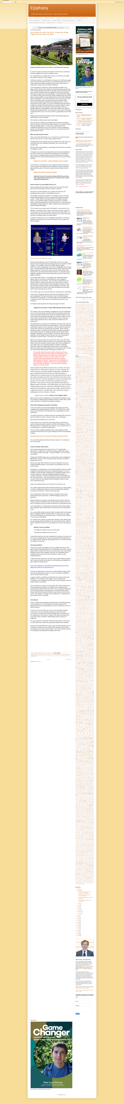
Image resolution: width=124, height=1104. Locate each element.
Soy (80, 816)
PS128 (91, 764)
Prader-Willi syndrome (66, 654)
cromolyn (77, 449)
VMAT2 (92, 870)
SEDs (82, 799)
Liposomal (82, 619)
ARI (76, 344)
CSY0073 (84, 449)
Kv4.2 (91, 603)
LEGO (81, 613)
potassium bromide (85, 750)
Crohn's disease (89, 448)
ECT (76, 478)
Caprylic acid (84, 401)
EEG (91, 478)
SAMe (81, 792)
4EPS (89, 305)
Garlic (77, 528)
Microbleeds (78, 649)
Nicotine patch (87, 688)
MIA (91, 645)
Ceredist (90, 414)
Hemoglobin (78, 556)
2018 (78, 927)
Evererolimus (78, 498)
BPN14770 (77, 386)
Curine (86, 451)
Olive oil (90, 703)
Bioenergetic (85, 379)
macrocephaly (85, 627)
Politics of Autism (59, 654)
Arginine (91, 343)
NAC (83, 672)
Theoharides (89, 839)
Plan (83, 740)
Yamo (84, 880)
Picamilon (80, 735)
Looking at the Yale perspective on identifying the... (84, 901)
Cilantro (92, 426)
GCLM (87, 528)
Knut (89, 602)
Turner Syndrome (85, 857)
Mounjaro (90, 661)
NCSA (54, 654)
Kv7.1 (77, 604)
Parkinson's (78, 722)
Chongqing (83, 425)
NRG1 (80, 699)
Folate (80, 514)
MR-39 (86, 662)
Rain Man (85, 773)
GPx (86, 543)
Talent (81, 833)
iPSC (91, 590)
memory (82, 639)
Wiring (85, 876)
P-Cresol (90, 711)
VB (93, 864)
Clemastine (89, 430)
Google (86, 542)
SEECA (86, 799)
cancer (92, 397)
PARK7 (86, 721)
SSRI (76, 820)
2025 (78, 915)
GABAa (84, 522)
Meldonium (83, 638)
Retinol (83, 780)
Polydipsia (79, 745)
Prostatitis (83, 762)
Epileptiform (84, 491)
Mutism (86, 668)
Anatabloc (85, 332)
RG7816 (92, 782)
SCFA (79, 793)
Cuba (76, 450)
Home (30, 17)
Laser (83, 610)
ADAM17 (77, 314)
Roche (77, 787)
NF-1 (93, 685)
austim (83, 353)
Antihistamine (89, 338)
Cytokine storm (78, 454)
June (79, 904)
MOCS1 (91, 657)
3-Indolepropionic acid (79, 305)
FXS (76, 521)
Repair (86, 779)
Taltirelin (85, 833)
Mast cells (92, 631)
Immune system (79, 581)
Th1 (93, 838)
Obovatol (82, 702)
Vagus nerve (78, 862)
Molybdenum (86, 658)
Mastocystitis (84, 632)
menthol (84, 640)
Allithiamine (83, 325)
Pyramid (77, 770)
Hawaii (88, 551)
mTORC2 (81, 664)
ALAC (87, 323)
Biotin (81, 380)
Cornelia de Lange (79, 444)
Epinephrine (90, 491)
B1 (79, 367)
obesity (78, 702)
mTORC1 (77, 664)
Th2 (81, 839)
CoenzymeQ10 (78, 438)
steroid (86, 822)
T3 (85, 832)
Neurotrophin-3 (91, 684)
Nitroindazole (78, 692)
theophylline (78, 840)
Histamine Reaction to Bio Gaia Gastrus (88, 262)
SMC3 (79, 811)
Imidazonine (83, 580)
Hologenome (90, 561)
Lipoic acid (77, 619)
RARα (87, 774)
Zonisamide (78, 882)
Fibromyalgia (78, 508)
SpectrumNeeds (78, 817)
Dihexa (79, 467)
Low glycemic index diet (84, 622)
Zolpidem (90, 881)
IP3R (83, 590)
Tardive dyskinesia (79, 834)
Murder (79, 667)
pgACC (86, 729)
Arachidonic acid (86, 342)
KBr (87, 596)
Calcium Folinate (89, 396)
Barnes (82, 369)
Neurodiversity (89, 679)
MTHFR (85, 663)
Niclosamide (86, 687)
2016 (78, 930)
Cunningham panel (82, 450)
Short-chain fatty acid (83, 805)
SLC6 (84, 810)
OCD (87, 702)
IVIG (76, 592)
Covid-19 (84, 445)
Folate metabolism (86, 514)
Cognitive (87, 438)
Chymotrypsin (87, 426)
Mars (87, 631)
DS (76, 473)
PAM (87, 716)
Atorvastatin (88, 350)
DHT (86, 463)
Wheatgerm (82, 874)
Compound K (84, 442)
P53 (76, 714)
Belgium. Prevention (86, 373)
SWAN (77, 829)
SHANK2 (90, 803)
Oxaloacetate (89, 709)
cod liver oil (90, 437)
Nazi (91, 675)
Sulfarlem (84, 826)
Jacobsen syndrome (83, 592)
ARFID (82, 343)
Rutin (86, 791)
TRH (80, 851)
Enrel (81, 485)
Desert (77, 462)
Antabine (90, 337)
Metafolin (82, 643)
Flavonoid (77, 510)
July (79, 903)
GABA (90, 521)
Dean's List (79, 20)
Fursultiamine (90, 520)
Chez (88, 420)
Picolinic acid (86, 735)
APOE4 (78, 341)
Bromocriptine (82, 390)
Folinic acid (90, 515)
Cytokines (83, 454)
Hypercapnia (78, 568)
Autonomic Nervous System (87, 362)
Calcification (78, 396)
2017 (78, 928)
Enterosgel (85, 485)
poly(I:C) (92, 744)
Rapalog (77, 774)
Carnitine (77, 403)
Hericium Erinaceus (79, 557)
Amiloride (80, 330)
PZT (93, 770)
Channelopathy (79, 418)
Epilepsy (77, 491)
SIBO (93, 805)
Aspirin (91, 348)
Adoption (90, 317)
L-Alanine (77, 605)
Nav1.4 (80, 675)
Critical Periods (81, 448)
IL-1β (90, 579)
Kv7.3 (80, 604)
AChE (89, 312)
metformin (92, 643)
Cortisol (77, 445)
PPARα (80, 751)
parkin (91, 721)
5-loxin (85, 306)
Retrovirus (87, 780)
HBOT (91, 551)
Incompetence (85, 584)
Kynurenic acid (84, 604)
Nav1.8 (84, 675)
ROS (85, 788)
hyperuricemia (91, 569)
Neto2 (87, 678)
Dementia (77, 460)
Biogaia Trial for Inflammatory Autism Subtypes (86, 218)
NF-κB (78, 686)
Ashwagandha (79, 347)
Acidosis (78, 313)
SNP (93, 811)
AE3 (79, 318)
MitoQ (93, 655)
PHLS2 (90, 733)
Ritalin (85, 786)
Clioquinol (90, 431)
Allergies (90, 324)
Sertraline (77, 803)
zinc (78, 881)
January (79, 913)
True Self (86, 853)
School (92, 793)
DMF (88, 468)
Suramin (87, 828)
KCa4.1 (81, 597)
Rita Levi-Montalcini (79, 786)
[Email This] (54, 653)
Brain (81, 386)
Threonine (77, 841)
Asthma (80, 349)
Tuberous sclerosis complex (81, 856)
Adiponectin (78, 317)
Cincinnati (83, 427)
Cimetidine (78, 427)
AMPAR (83, 331)
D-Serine (85, 455)
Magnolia (88, 628)
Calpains (77, 397)
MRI (89, 662)
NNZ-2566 (90, 694)
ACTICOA (87, 313)
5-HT (77, 306)
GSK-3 (91, 545)
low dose (87, 621)
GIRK (81, 534)
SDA (86, 796)
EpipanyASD (78, 492)
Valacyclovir (85, 862)
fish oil (88, 509)
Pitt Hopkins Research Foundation (82, 988)
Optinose (90, 705)
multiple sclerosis (90, 666)
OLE (81, 703)
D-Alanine (88, 454)
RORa (78, 788)
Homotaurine (84, 563)
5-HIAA (92, 305)
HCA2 (77, 552)
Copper (82, 443)
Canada (88, 397)
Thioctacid (90, 840)
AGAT (90, 318)
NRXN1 (87, 699)
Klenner (77, 602)
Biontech (77, 380)
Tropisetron (90, 852)
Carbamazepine (78, 402)
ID (77, 578)
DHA (76, 463)
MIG (87, 650)
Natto (81, 674)
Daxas (81, 457)
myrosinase (90, 669)
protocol (77, 764)
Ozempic (86, 711)
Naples (91, 673)
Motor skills (86, 661)
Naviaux (88, 675)
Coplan (78, 443)
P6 (79, 714)
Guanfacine (82, 546)
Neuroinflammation (81, 681)
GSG (83, 545)
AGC (93, 318)
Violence (77, 868)
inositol (85, 586)
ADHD (90, 315)
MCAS (77, 634)
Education (87, 478)
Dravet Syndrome (86, 472)
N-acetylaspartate (78, 670)
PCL (76, 723)
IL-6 (78, 580)
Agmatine (92, 320)
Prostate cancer (78, 762)
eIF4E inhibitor (78, 480)
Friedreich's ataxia (84, 519)
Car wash (90, 401)
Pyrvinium (89, 770)
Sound (88, 815)
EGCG (82, 479)
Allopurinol (77, 326)
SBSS (91, 792)
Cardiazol (90, 402)
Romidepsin (91, 787)
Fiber (86, 507)
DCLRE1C (89, 457)
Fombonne (77, 516)
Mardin (80, 631)
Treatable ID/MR (56, 20)
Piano (77, 735)
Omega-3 (77, 704)
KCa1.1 (91, 596)
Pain (82, 714)
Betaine (92, 375)
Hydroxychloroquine (80, 567)
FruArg (89, 519)
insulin (89, 586)
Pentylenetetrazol (78, 726)
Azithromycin (83, 366)
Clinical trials (83, 431)
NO (81, 696)
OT (84, 709)
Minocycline (79, 652)
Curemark (77, 451)
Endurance (92, 484)
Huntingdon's (79, 566)
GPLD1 (78, 543)
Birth (82, 381)
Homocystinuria (78, 563)
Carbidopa (84, 402)
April (79, 908)
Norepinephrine (78, 698)
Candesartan (80, 398)
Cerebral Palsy (78, 414)
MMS (76, 657)
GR (88, 543)
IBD (93, 575)
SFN (81, 803)
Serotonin (89, 802)
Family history (82, 502)
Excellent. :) (79, 125)
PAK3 (86, 715)
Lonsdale (89, 620)
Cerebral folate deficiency (87, 413)
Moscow (81, 661)
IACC (90, 575)
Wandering (81, 873)
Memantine (89, 638)
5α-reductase (79, 307)
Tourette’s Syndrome (90, 846)
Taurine (92, 834)
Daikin (86, 456)
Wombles (78, 879)
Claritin (77, 430)
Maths (83, 633)
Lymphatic (77, 626)
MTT (91, 664)
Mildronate (77, 651)
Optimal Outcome (85, 705)
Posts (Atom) (38, 661)
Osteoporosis (89, 708)
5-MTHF (88, 306)
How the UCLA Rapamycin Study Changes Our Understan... (84, 892)
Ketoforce (82, 599)
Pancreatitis (90, 717)
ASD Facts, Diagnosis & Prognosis (37, 22)
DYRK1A (86, 473)
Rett (91, 780)
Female (83, 504)
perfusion (81, 727)
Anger (77, 336)
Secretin (87, 798)
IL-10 (84, 579)
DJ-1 (81, 468)
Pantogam (77, 720)
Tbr (84, 835)
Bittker (85, 381)
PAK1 (77, 715)
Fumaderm (78, 520)
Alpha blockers (83, 326)
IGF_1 (77, 579)
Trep (77, 851)
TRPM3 (77, 853)
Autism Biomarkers (82, 356)
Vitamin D (87, 869)
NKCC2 (77, 693)
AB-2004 (78, 308)
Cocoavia (81, 437)
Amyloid (77, 332)
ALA (84, 323)
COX (89, 445)
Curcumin (90, 450)
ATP (93, 350)
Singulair (80, 809)
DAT (77, 457)
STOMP (85, 823)
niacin (91, 686)
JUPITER (90, 593)
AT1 (84, 349)
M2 (77, 627)
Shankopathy (83, 804)
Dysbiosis (90, 473)
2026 (78, 889)
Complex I (79, 442)
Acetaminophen (89, 311)
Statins (77, 821)
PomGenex (84, 746)
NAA (91, 670)
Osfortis (77, 708)
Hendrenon (83, 556)
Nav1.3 (77, 675)
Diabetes (90, 463)
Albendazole (91, 323)
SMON (90, 811)
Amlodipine (90, 330)
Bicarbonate (85, 378)
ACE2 (85, 311)
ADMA (86, 317)
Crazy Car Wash (47, 654)
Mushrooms (84, 667)
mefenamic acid (85, 637)
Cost (81, 445)
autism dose (90, 356)
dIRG (87, 467)
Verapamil (90, 865)
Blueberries (77, 384)
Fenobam (92, 504)
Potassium (84, 749)
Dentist (92, 460)
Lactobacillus (82, 608)
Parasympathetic (80, 721)
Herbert (87, 556)
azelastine (77, 366)
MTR (85, 664)
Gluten (92, 539)
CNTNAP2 (77, 436)
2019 (78, 925)
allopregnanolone (89, 325)
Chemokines (78, 420)
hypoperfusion (78, 574)
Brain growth (91, 386)
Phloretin (77, 733)
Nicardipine (77, 687)
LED (77, 613)
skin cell (80, 810)
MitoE (84, 655)
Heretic (91, 556)
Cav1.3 (83, 407)
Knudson (85, 602)
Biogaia (90, 379)
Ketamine (77, 599)
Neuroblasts (83, 679)
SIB (89, 805)
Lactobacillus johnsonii (90, 608)
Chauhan (80, 419)
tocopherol (83, 846)
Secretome (92, 798)
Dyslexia (82, 474)
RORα (82, 788)
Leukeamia (77, 615)
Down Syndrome (90, 470)
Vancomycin (78, 864)
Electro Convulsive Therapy (87, 480)
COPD (92, 442)
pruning (86, 764)
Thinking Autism (84, 840)
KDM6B (82, 598)
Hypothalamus (84, 574)
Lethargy (80, 614)
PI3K (91, 734)
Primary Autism (87, 756)
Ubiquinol (81, 858)
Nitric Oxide (89, 691)
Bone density (90, 384)
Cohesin (84, 439)
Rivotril (88, 786)
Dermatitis (84, 461)
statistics (81, 821)
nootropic (84, 697)
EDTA (83, 478)
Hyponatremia (90, 573)
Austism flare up (90, 353)
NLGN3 (82, 693)
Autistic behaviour (90, 360)
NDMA (83, 678)
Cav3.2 (91, 407)
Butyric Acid (91, 392)
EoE (82, 486)
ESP (85, 496)
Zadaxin (88, 880)
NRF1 (91, 698)
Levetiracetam (84, 616)
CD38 (85, 409)
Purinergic (80, 769)
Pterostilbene (82, 768)
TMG (81, 845)
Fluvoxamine (83, 513)
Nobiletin (88, 696)
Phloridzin (83, 733)
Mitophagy (88, 655)
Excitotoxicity (84, 498)
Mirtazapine (92, 652)
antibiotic (83, 338)
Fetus (78, 507)
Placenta (78, 740)
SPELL (90, 817)
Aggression (83, 320)
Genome (77, 532)
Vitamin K (92, 869)
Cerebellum (79, 413)
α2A (90, 882)
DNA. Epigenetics (79, 469)
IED (85, 578)
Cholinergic (78, 425)
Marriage (84, 631)
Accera (78, 311)
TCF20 (87, 835)
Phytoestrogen (86, 734)
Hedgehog (82, 555)
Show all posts (61, 27)
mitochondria (78, 655)
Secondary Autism (79, 797)
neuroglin (92, 680)
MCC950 (80, 634)
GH (90, 532)
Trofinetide (84, 852)
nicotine (81, 688)
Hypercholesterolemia (87, 568)
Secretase (82, 798)
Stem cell (86, 821)
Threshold (83, 841)
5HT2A (92, 306)
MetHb (78, 644)
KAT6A (81, 596)
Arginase (86, 343)
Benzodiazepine (89, 374)
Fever (82, 507)
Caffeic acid (83, 395)
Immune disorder (89, 580)
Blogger (64, 1094)
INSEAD (81, 968)
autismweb (84, 360)
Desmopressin (82, 462)
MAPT (77, 631)
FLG (82, 510)
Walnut (77, 873)
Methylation (90, 644)
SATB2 (84, 792)
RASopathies (78, 775)
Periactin (87, 727)
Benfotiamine (82, 374)
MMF (88, 656)
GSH (86, 545)
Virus (81, 868)
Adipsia (82, 317)
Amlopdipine (78, 331)
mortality (77, 661)
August (79, 890)
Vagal (81, 861)
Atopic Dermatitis (81, 350)
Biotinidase (85, 380)
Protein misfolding (83, 763)
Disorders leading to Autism (69, 20)
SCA (76, 793)
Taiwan (77, 833)
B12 (82, 367)
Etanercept (84, 497)
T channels (81, 832)
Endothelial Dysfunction (84, 484)
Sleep (88, 810)
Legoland (85, 613)
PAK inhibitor (90, 714)
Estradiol (89, 496)
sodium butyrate (79, 814)
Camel (81, 397)
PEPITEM (85, 726)
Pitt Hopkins (87, 738)
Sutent (91, 828)
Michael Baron (78, 646)
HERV (91, 557)
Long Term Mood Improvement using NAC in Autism (88, 287)
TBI (81, 835)
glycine (78, 540)
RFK (88, 782)
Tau (83, 834)
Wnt (88, 877)
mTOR (90, 663)
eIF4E (91, 479)
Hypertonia (85, 569)
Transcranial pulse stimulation (82, 847)
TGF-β (90, 838)
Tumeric (88, 856)
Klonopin (81, 602)
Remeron (81, 779)
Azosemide (89, 366)
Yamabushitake (79, 880)
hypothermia (90, 574)
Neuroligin (90, 681)
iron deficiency (80, 591)
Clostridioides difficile (79, 433)
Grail (91, 543)
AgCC (82, 319)
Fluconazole (90, 510)
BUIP (76, 391)
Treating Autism (87, 850)
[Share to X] (56, 653)
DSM (79, 473)
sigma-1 (81, 806)
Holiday (80, 561)
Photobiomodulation (79, 734)
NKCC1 (90, 692)
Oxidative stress (84, 710)
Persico (90, 728)
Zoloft (86, 881)
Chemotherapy (83, 420)
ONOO (89, 704)
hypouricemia (78, 575)
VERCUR (77, 867)
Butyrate (86, 392)
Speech (85, 817)
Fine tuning (90, 508)
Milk (81, 651)
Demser (82, 460)
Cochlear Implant (89, 436)
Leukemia (83, 615)
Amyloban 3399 (89, 331)
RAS (91, 774)
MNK (79, 657)
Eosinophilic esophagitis (88, 486)
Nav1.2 (91, 674)
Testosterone (79, 838)
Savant (88, 792)
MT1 (81, 663)
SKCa (91, 809)
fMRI (91, 513)
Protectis (88, 762)
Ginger (86, 533)
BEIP (81, 373)
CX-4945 (90, 451)
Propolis (79, 761)
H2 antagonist (78, 549)
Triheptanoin (90, 851)
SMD (82, 811)
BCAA (78, 372)
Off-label (90, 702)
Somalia (77, 815)
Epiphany (39, 8)
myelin (80, 669)
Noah (85, 696)
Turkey (92, 856)
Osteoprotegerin (78, 709)
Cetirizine (81, 415)
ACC (87, 309)
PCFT (91, 722)
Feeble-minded (78, 504)
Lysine (87, 626)
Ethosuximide (90, 497)
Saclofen (77, 792)
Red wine (90, 776)
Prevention (92, 755)
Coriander (86, 443)
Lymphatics (82, 626)
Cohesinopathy (89, 439)
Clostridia (90, 432)
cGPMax (92, 415)
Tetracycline (85, 838)
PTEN (77, 768)
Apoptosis (83, 341)
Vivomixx (88, 870)
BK (88, 381)
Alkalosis (85, 324)
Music (89, 667)
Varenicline (83, 864)
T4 (87, 832)
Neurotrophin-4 (79, 685)
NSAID (91, 699)
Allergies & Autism (51, 22)
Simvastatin (88, 808)
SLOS (91, 810)
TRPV (81, 853)
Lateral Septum (89, 610)
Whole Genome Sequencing (89, 875)
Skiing (77, 810)
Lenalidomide (90, 613)
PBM (88, 722)
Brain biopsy (86, 386)
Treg (93, 850)
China (91, 421)
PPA (91, 750)
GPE (93, 542)
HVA (93, 566)
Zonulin (83, 882)
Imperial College (86, 966)
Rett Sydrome (78, 781)
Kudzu (78, 603)
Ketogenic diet (89, 599)
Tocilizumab (77, 846)
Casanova (77, 404)
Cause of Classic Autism (34, 20)
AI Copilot (59, 22)
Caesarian (77, 395)
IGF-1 (80, 579)
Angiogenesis (81, 336)
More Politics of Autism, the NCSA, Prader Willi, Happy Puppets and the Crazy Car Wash (49, 33)
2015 (78, 932)
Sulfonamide (90, 826)
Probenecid (86, 757)
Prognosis (77, 759)
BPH (91, 385)
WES (93, 873)
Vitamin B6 (77, 869)
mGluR (83, 645)
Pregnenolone (91, 753)
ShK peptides (89, 804)
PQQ (78, 752)
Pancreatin (84, 717)
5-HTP (81, 306)
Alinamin (81, 324)
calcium (82, 396)
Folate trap (92, 514)
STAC (80, 820)
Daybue (85, 457)
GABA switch (78, 522)
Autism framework (79, 357)
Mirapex (86, 652)
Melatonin (77, 638)
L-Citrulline (89, 605)
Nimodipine (77, 691)
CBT (82, 409)
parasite (92, 720)
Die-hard (90, 466)
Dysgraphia (77, 474)
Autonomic (77, 362)
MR (82, 662)
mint (83, 652)
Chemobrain (90, 419)
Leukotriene (78, 616)
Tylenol (91, 857)
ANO (78, 337)
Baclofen (88, 367)
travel (76, 850)
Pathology (84, 722)
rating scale (84, 775)
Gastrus (80, 528)
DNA (91, 468)
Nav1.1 (87, 674)
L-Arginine (83, 605)
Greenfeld (87, 544)
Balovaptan (92, 368)
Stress (92, 823)
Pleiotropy (84, 741)
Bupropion (79, 392)
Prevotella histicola (80, 756)
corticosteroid (90, 444)
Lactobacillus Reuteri (81, 609)
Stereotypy (81, 822)
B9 (84, 367)
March (79, 909)
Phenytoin (90, 732)
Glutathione (85, 538)
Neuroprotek (85, 684)
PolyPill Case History (49, 17)
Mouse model (78, 662)
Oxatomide (77, 710)
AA (93, 307)
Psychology (84, 767)
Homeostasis (78, 562)
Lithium (91, 619)
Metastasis (87, 643)
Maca (80, 627)
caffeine (87, 395)
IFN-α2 (88, 578)
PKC (85, 739)
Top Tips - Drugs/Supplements (80, 17)
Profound (83, 758)
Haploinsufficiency (79, 551)
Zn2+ (82, 881)
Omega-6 (82, 704)
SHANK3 (77, 804)
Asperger (80, 348)
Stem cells (90, 821)
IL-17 (87, 579)
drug (91, 472)
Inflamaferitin (84, 585)
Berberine (77, 375)
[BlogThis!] (55, 653)
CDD (88, 409)
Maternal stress (78, 633)
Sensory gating (83, 802)
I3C (86, 575)
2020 (78, 923)
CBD (91, 408)
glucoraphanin (78, 537)
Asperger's (86, 348)
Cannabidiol (90, 398)
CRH (76, 448)
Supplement (82, 828)
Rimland (82, 785)
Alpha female (90, 326)
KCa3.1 (77, 597)
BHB (93, 376)
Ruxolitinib (90, 791)
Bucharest (90, 390)
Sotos (85, 815)
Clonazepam (78, 432)
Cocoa (77, 437)
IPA (85, 590)
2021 (78, 922)
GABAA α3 (90, 522)
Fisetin (82, 509)
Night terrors (90, 690)
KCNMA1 (77, 598)
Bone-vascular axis (79, 385)
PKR (88, 739)
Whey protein (88, 874)
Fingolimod (77, 509)
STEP (77, 822)
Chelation (85, 419)
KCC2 (86, 597)
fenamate (87, 504)
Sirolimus (84, 809)
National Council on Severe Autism (45, 172)
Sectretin (78, 799)
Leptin (77, 614)
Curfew (82, 451)
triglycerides (85, 851)
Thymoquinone (89, 841)
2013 (78, 935)
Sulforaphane (83, 827)
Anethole (81, 335)
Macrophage (78, 628)
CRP (81, 449)
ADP (76, 318)
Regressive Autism (46, 20)
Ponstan (89, 746)
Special (91, 816)
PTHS (87, 768)
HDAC (87, 552)
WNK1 (91, 876)
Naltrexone (77, 673)
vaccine (77, 861)
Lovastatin (82, 621)
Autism (42, 654)
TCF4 (91, 835)
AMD (76, 330)
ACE (81, 311)
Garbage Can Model (88, 527)
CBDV (77, 409)
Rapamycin (82, 774)
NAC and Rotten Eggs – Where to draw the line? (87, 228)
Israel (86, 591)
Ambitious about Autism (88, 329)
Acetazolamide (78, 312)
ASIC (84, 347)
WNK (88, 876)
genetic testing (83, 531)
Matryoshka (88, 633)
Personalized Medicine (80, 729)
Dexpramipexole (89, 462)
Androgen (77, 335)
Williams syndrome (80, 876)
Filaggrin (84, 508)
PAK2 (81, 715)
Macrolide (90, 627)
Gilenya (82, 533)
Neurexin (77, 679)
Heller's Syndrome (89, 555)
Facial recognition (80, 501)
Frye (93, 519)
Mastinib (79, 632)
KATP (85, 596)
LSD (93, 622)
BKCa (91, 381)
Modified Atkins (78, 658)
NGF (82, 686)
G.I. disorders (85, 521)
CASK (82, 404)
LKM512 (77, 620)
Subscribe (85, 104)
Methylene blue (78, 645)
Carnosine (82, 403)
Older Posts (68, 659)
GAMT (77, 527)
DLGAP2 (84, 468)
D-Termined (90, 455)
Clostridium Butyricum (88, 433)
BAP (78, 369)
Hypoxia (83, 575)
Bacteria (81, 368)
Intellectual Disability (86, 587)
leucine (85, 614)
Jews (82, 593)
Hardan (84, 551)
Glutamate (92, 537)
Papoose (81, 720)
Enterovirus (90, 485)
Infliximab (77, 586)
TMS (85, 845)
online (86, 704)
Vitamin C (82, 869)
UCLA (85, 858)
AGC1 (78, 319)
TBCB (78, 835)
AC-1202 (86, 308)
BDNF (86, 372)
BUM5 (85, 391)
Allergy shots (78, 325)
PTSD (90, 768)
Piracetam (82, 738)
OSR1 (82, 708)
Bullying (80, 391)
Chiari (91, 420)
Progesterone (89, 758)
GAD (91, 525)
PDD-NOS (83, 723)
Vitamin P (83, 870)
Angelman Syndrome (37, 654)
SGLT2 (86, 803)
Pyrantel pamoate (83, 770)
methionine (84, 644)
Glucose (83, 537)
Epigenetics (78, 490)
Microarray (84, 646)
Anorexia (82, 337)
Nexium (89, 685)
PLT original (89, 741)
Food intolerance (89, 516)
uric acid (78, 859)
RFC (85, 782)
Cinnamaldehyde (89, 427)
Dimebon (83, 467)
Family (77, 502)
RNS (91, 786)
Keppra (91, 598)
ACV (91, 313)
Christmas (82, 426)
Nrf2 (76, 699)
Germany (86, 532)
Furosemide (84, 520)
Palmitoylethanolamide (79, 716)
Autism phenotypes (87, 357)
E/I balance (87, 475)
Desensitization (89, 461)
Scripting (81, 796)
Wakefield (90, 871)
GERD (81, 532)
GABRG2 (87, 525)
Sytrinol (77, 832)
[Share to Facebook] (58, 653)
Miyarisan (84, 656)
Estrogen (77, 497)
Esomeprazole (79, 496)
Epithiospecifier (89, 492)
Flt (85, 510)
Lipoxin (87, 619)
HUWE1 (89, 566)
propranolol (84, 761)
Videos (81, 867)
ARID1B (80, 344)
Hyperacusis (90, 567)
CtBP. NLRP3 (90, 449)
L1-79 (78, 608)
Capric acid (78, 401)
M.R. (90, 626)
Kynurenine (90, 604)
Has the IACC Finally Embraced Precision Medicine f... (84, 895)
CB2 (88, 408)
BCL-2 (82, 372)
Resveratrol (78, 780)
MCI (84, 634)
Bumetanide (91, 391)
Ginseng (77, 534)
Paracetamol (87, 720)
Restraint (90, 779)
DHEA (79, 463)
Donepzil (92, 469)
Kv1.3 (85, 603)
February (80, 911)
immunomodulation (88, 581)
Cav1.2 (78, 407)
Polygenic (84, 745)
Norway (83, 698)
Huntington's (84, 566)
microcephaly (84, 649)
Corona (85, 444)
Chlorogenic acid (83, 422)
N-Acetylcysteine (86, 670)
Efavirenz (77, 479)
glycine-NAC (84, 540)
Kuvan (81, 603)
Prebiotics (90, 752)
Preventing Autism (85, 755)
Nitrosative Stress (84, 692)
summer (90, 827)
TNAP (88, 845)
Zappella (92, 880)
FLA (91, 509)
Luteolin (82, 623)
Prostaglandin (90, 761)
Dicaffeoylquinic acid (79, 466)
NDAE (80, 678)
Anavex (91, 332)
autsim (86, 363)
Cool (89, 442)
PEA (91, 723)
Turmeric (78, 857)
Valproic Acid (83, 863)
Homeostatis (84, 562)
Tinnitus (91, 844)
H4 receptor (86, 549)
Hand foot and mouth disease (85, 550)
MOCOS (86, 657)
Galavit (83, 526)
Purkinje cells (90, 769)
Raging (81, 773)
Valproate (77, 863)
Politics (77, 744)
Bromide (77, 390)
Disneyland (92, 467)
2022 (78, 920)
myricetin (85, 669)
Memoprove (78, 639)
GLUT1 (87, 537)
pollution (88, 744)
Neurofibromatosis (79, 680)
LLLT (81, 620)
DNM (83, 469)
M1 (93, 626)
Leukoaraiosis (89, 615)
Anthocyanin (78, 338)
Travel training (81, 850)
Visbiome (85, 868)
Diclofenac (86, 466)
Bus (83, 392)
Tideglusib (77, 844)
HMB (76, 561)
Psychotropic (90, 767)
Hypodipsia (77, 572)
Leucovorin (90, 614)
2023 (78, 918)
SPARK (87, 816)
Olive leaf (85, 703)
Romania (86, 787)
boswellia (88, 385)
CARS (87, 403)
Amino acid (85, 330)
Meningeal (87, 639)
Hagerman (92, 549)
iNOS (81, 586)
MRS (93, 662)
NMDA (91, 693)
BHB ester (79, 378)
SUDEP (80, 826)
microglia (89, 649)
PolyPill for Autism (38, 17)
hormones (89, 563)
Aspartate (87, 347)
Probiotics (92, 757)
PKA (93, 738)
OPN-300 (78, 705)
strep (89, 823)
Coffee (83, 438)
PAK (85, 714)
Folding (78, 515)
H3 (82, 549)
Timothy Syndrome (84, 844)
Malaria (92, 628)
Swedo (86, 829)
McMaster (87, 634)
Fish (85, 509)
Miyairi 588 (79, 656)
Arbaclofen (77, 343)
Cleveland (77, 431)
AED (82, 318)
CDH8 (91, 409)
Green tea (82, 544)
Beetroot (77, 373)
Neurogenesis (86, 680)
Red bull (85, 776)
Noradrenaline (90, 697)
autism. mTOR (78, 360)
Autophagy (77, 363)
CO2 (84, 436)
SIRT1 (88, 809)
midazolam (83, 650)
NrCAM (87, 698)
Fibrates (90, 507)
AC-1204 (90, 308)
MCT (91, 634)
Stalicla (83, 820)
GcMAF (91, 528)
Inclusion (78, 584)
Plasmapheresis (78, 741)
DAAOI (83, 456)
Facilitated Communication (88, 501)
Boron (84, 385)
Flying (88, 513)
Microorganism (78, 650)
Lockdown (84, 620)
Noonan (80, 697)
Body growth (83, 384)
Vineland (85, 867)
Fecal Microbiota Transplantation (86, 503)
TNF (91, 845)
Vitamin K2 (78, 870)
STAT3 (91, 820)
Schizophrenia (85, 793)
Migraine (91, 650)
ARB (91, 342)
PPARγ (88, 751)
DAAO (79, 456)
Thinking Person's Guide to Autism (63, 17)
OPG (93, 704)
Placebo (92, 739)
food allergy (83, 516)
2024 (78, 917)
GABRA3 (78, 525)
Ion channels (78, 590)
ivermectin (90, 591)
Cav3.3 (77, 408)
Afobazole (85, 318)
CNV (81, 436)
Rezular (82, 782)
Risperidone (90, 785)
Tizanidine (77, 845)
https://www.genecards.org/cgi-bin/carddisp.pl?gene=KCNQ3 (49, 436)
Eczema (80, 478)
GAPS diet (81, 527)
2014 (78, 933)
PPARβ (84, 751)
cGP (88, 415)
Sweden (81, 829)
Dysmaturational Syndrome (89, 474)
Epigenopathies (89, 490)
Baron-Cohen (87, 369)
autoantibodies (89, 361)
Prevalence (79, 755)
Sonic (81, 815)
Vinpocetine (90, 867)
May (79, 906)
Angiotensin (87, 336)
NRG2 (83, 699)
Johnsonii (85, 593)
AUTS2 (82, 363)
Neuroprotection (78, 684)
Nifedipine (78, 690)
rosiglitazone (90, 788)
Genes (77, 531)
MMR (91, 656)
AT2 (87, 349)
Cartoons (90, 403)
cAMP (84, 397)
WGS (78, 874)
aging (87, 320)
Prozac (81, 764)
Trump (91, 853)
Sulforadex (77, 827)
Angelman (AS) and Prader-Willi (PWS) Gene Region (41, 258)
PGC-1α (90, 729)
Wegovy (89, 873)
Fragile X (89, 518)
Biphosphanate (91, 380)
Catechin (90, 404)
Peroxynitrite (84, 728)
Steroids (90, 822)
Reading (81, 776)
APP (87, 341)
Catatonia (86, 404)
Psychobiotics (78, 767)
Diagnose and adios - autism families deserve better (51, 161)
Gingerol (90, 533)
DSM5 (82, 473)
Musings (81, 668)
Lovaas (51, 654)
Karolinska (77, 596)
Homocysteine (90, 562)
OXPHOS (90, 710)
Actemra (82, 313)
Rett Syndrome (86, 781)
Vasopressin (89, 864)
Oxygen (77, 711)
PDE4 (88, 723)
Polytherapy (78, 746)
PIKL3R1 (90, 735)
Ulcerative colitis (91, 858)
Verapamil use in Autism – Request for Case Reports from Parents (88, 236)
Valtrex (91, 863)
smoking (86, 811)
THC (84, 839)
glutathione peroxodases (85, 539)
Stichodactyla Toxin (79, 823)
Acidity (92, 312)
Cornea (91, 443)
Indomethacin (78, 585)
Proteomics (90, 763)
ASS (76, 349)
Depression (79, 461)
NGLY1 (87, 686)
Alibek (78, 324)
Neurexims (90, 678)
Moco (83, 657)
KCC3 (91, 597)
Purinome (84, 769)
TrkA (76, 852)
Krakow (92, 602)
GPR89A (82, 543)
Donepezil (87, 469)
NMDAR (77, 694)
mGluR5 (87, 645)
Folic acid (83, 515)
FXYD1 (80, 521)
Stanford (87, 820)
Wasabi (85, 873)
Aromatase (85, 344)
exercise (90, 498)
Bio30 (81, 379)
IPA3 (88, 590)
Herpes (86, 557)
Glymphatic (90, 540)
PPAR (77, 751)
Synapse (90, 829)
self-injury (82, 800)
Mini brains (92, 651)
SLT (76, 811)
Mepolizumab (90, 640)
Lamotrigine (78, 610)
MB (91, 633)
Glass (89, 534)
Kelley (86, 598)
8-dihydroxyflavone (88, 307)
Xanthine (89, 879)
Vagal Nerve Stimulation (88, 861)
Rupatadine (78, 791)
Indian (91, 584)
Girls (85, 534)
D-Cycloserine (79, 455)
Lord (93, 620)
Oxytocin (81, 711)
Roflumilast (81, 787)
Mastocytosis (90, 632)
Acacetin (77, 309)
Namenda (86, 673)
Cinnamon (78, 428)
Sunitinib (77, 828)
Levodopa (90, 616)
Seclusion (90, 796)
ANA (81, 332)
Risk (86, 785)
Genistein (90, 531)
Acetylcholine (84, 312)
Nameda (82, 673)
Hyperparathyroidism (79, 569)
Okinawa (77, 703)
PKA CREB (79, 739)
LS (90, 622)
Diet (76, 467)
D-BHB (92, 454)
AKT (76, 323)
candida (85, 398)
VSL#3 (86, 871)
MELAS (91, 637)
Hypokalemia (84, 572)
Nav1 (84, 674)
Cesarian (77, 415)
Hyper (86, 567)
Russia (82, 791)
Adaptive (81, 314)
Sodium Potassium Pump (87, 814)
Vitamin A (90, 868)
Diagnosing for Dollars (42, 395)
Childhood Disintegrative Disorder (82, 421)
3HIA (85, 305)
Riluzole (78, 785)
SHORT (77, 805)
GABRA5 (82, 525)
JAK (89, 592)
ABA (82, 308)
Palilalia (90, 715)
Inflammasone (90, 585)
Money (91, 658)
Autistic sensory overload (81, 361)
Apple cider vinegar (79, 342)
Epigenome (83, 490)
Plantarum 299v (89, 740)
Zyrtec (87, 882)
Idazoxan (81, 578)
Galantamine (78, 526)
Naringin (77, 674)
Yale (93, 879)
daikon (89, 456)
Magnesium (83, 628)
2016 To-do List (86, 270)
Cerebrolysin (85, 414)
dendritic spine (87, 460)
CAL (91, 395)
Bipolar (78, 381)
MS (77, 663)
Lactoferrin (90, 609)
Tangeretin (90, 833)
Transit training (91, 847)
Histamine (89, 558)
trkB (80, 852)
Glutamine (79, 538)
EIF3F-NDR (86, 479)
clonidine (85, 432)
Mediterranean (78, 637)
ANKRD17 (92, 336)
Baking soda (86, 368)
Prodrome (79, 758)
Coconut (85, 437)
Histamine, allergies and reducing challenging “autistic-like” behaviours (84, 210)
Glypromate (77, 542)
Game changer (89, 526)
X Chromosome (83, 879)
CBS (79, 409)
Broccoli (89, 389)
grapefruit (77, 544)
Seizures (90, 799)
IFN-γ (91, 578)
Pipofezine (77, 738)
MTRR (89, 664)
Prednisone (85, 753)
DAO (93, 456)
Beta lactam (82, 375)
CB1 (85, 408)
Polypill (89, 745)
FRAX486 (77, 519)
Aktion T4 (80, 323)
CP (91, 445)
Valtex (88, 863)
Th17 (78, 839)
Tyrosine (77, 858)
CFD (85, 415)
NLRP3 (86, 693)
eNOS (78, 485)
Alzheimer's (79, 329)
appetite (91, 341)
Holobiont (84, 561)
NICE (81, 687)
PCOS (79, 723)
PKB (82, 739)
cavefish (81, 408)
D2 (76, 456)
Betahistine (88, 375)
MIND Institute (86, 651)
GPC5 (90, 542)
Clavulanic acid (82, 430)
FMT (76, 514)
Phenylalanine (83, 732)
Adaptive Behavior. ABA (88, 314)
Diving (78, 468)
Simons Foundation (80, 808)
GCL (84, 528)
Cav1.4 (87, 407)
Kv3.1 (88, 603)
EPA (82, 487)
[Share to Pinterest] (59, 653)
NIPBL (83, 691)
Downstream (80, 472)
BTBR (86, 390)
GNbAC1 (82, 542)
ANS (86, 337)
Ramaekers (90, 773)
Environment (78, 486)
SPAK (84, 816)
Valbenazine (90, 862)
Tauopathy (87, 834)
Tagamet (91, 832)
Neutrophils (85, 685)
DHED (83, 463)
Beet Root (90, 372)
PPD (93, 751)
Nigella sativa (84, 690)
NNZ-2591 (77, 696)
